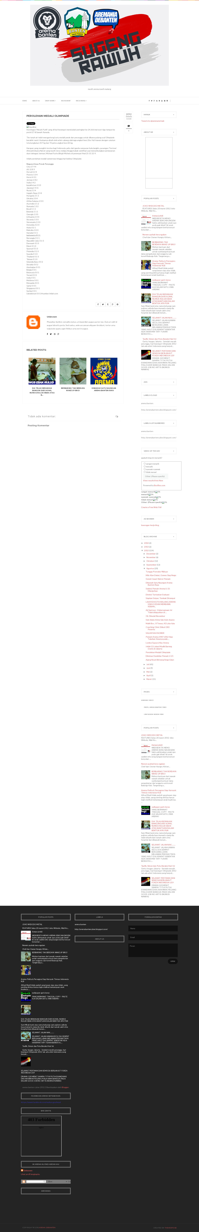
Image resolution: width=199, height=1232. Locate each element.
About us (36, 101)
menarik (149, 466)
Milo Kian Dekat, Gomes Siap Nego (161, 575)
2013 (146, 547)
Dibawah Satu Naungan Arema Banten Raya (104, 389)
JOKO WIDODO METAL (153, 206)
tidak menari (151, 472)
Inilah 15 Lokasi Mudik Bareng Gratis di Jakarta (159, 647)
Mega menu (80, 101)
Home (24, 101)
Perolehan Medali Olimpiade (158, 652)
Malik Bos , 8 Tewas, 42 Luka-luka (160, 623)
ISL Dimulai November (155, 616)
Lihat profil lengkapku (30, 1174)
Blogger (65, 1087)
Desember (151, 553)
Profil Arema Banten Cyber (155, 707)
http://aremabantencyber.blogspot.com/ (158, 410)
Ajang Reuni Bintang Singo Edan (160, 660)
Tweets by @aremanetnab (152, 121)
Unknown (28, 1170)
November (151, 557)
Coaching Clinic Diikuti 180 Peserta (157, 628)
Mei (148, 672)
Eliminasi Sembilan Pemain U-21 (159, 656)
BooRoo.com (159, 485)
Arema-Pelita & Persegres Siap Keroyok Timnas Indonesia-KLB (163, 263)
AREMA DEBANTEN (47, 1227)
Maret (149, 679)
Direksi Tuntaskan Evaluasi (157, 594)
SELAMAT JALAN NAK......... (164, 318)
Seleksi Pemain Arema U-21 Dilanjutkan (158, 589)
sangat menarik (152, 464)
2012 (146, 550)
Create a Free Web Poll (151, 507)
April (148, 675)
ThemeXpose (171, 1228)
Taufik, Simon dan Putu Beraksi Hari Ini (159, 339)
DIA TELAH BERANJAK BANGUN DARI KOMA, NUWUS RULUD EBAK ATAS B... (42, 391)
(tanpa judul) (157, 215)
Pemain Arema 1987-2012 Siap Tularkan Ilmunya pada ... (159, 638)
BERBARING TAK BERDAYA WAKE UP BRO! (73, 389)
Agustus (150, 568)
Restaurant (66, 101)
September (151, 565)
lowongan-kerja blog (150, 525)
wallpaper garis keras (161, 280)
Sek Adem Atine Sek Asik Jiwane (160, 620)
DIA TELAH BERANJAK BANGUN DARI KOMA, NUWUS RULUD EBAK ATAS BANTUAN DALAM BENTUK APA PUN (163, 298)
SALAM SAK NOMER (155, 633)
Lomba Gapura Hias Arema (157, 643)
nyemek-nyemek (153, 469)
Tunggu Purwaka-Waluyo (157, 571)
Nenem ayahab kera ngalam (154, 234)
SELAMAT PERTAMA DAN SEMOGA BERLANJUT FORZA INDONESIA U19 (164, 353)
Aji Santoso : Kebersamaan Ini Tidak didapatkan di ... (159, 611)
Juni (148, 668)
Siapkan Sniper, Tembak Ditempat (160, 598)
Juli (147, 664)
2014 (146, 543)
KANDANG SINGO (147, 700)
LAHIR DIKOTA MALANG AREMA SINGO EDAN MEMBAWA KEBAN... (161, 604)
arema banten (147, 403)
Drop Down (50, 101)
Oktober (150, 561)
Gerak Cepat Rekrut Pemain (158, 579)
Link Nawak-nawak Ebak (154, 714)
